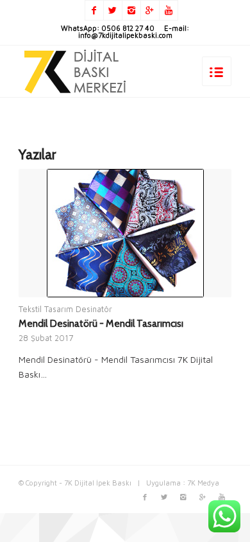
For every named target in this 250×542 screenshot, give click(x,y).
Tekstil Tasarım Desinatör (65, 309)
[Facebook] (94, 10)
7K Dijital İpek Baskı (97, 482)
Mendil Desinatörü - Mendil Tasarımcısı (101, 323)
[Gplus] (150, 10)
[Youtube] (169, 10)
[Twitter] (113, 10)
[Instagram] (131, 10)
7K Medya (203, 482)
